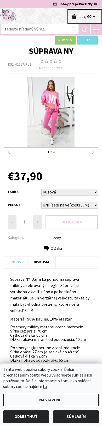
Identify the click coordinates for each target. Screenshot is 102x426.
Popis (15, 262)
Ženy (57, 238)
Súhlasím (76, 416)
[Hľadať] (74, 29)
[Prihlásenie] (84, 29)
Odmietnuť (26, 416)
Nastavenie (51, 400)
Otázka (56, 248)
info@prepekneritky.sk (78, 4)
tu (45, 387)
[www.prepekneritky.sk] (51, 15)
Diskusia (41, 262)
